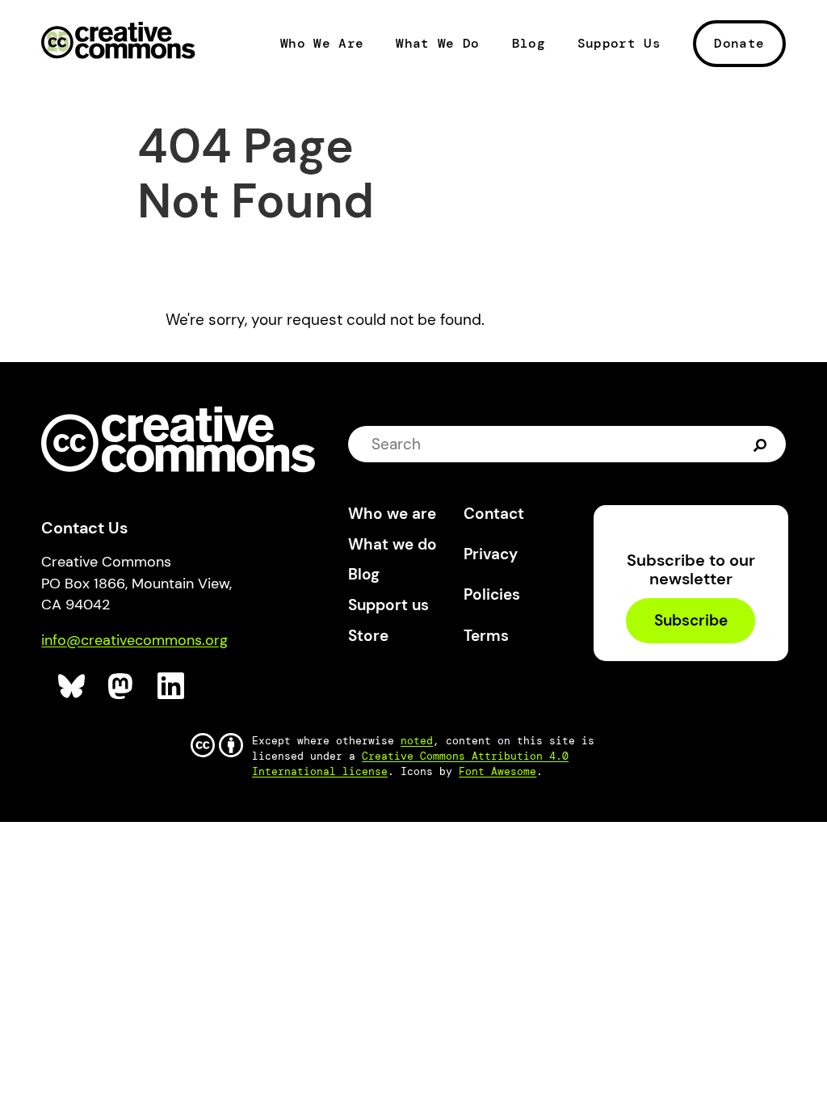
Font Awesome (497, 771)
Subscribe (691, 621)
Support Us (619, 43)
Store (368, 636)
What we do (392, 544)
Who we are (392, 514)
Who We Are (321, 43)
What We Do (437, 43)
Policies (492, 594)
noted (417, 741)
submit (760, 443)
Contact (494, 514)
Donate (739, 43)
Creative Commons (118, 42)
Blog (528, 43)
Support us (388, 605)
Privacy (491, 554)
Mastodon (122, 686)
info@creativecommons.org (134, 640)
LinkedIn (171, 686)
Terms (486, 636)
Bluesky (72, 686)
